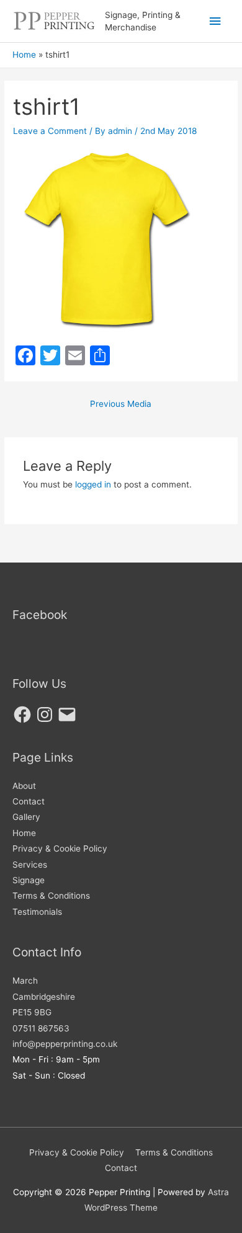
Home (24, 833)
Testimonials (37, 912)
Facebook (39, 614)
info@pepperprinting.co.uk (64, 1044)
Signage (28, 880)
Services (29, 865)
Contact (28, 801)
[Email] (67, 714)
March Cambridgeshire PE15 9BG (43, 996)
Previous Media (120, 404)
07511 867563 (40, 1028)
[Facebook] (22, 714)
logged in (93, 484)
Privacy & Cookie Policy (59, 848)
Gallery (26, 817)
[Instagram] (45, 714)
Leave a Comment (50, 131)
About (24, 786)
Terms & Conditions (51, 896)
